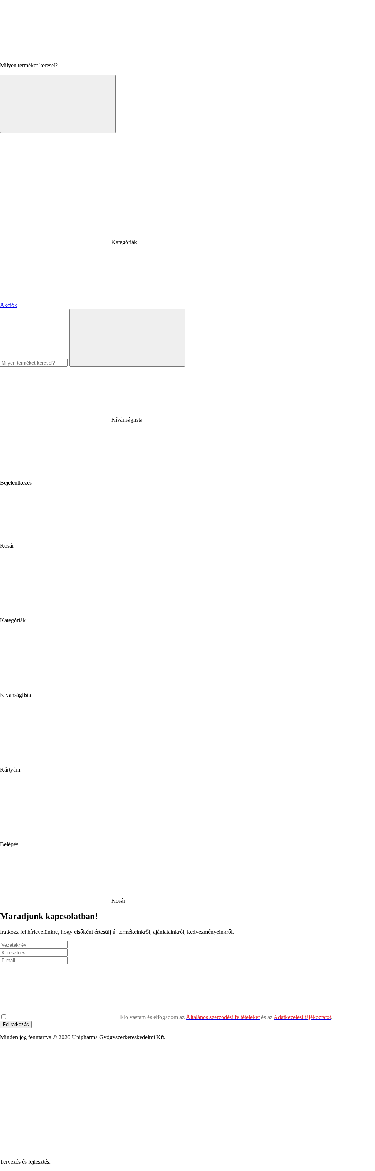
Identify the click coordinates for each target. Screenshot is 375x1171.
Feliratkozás (16, 1024)
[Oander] (107, 1162)
